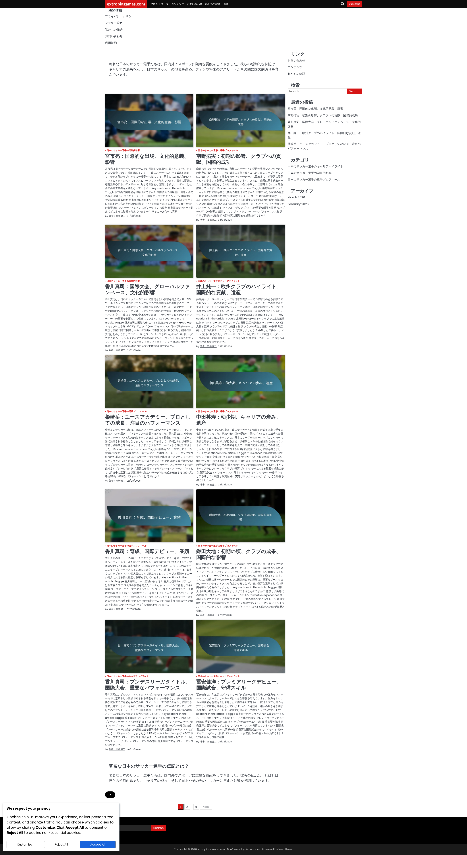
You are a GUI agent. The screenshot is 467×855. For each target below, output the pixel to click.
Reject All (61, 844)
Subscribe (354, 4)
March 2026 (296, 197)
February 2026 (298, 204)
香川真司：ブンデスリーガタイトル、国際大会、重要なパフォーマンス (148, 685)
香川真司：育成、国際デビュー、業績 (147, 551)
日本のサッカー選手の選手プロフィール (218, 151)
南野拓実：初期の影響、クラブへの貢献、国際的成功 (238, 159)
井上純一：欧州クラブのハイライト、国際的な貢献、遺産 (239, 289)
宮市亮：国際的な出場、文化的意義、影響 (147, 159)
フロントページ (159, 4)
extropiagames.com (126, 3)
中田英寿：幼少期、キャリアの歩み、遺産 (238, 420)
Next (205, 807)
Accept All (97, 844)
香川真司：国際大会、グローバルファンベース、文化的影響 (147, 289)
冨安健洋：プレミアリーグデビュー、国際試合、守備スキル (239, 685)
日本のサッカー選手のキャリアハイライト (219, 281)
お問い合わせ (194, 4)
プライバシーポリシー (119, 16)
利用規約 (111, 43)
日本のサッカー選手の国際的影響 (123, 151)
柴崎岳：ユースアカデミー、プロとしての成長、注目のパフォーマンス (148, 420)
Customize (24, 844)
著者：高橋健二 (117, 215)
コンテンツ (177, 4)
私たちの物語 (213, 4)
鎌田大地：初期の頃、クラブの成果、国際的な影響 (238, 554)
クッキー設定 (114, 23)
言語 (226, 4)
